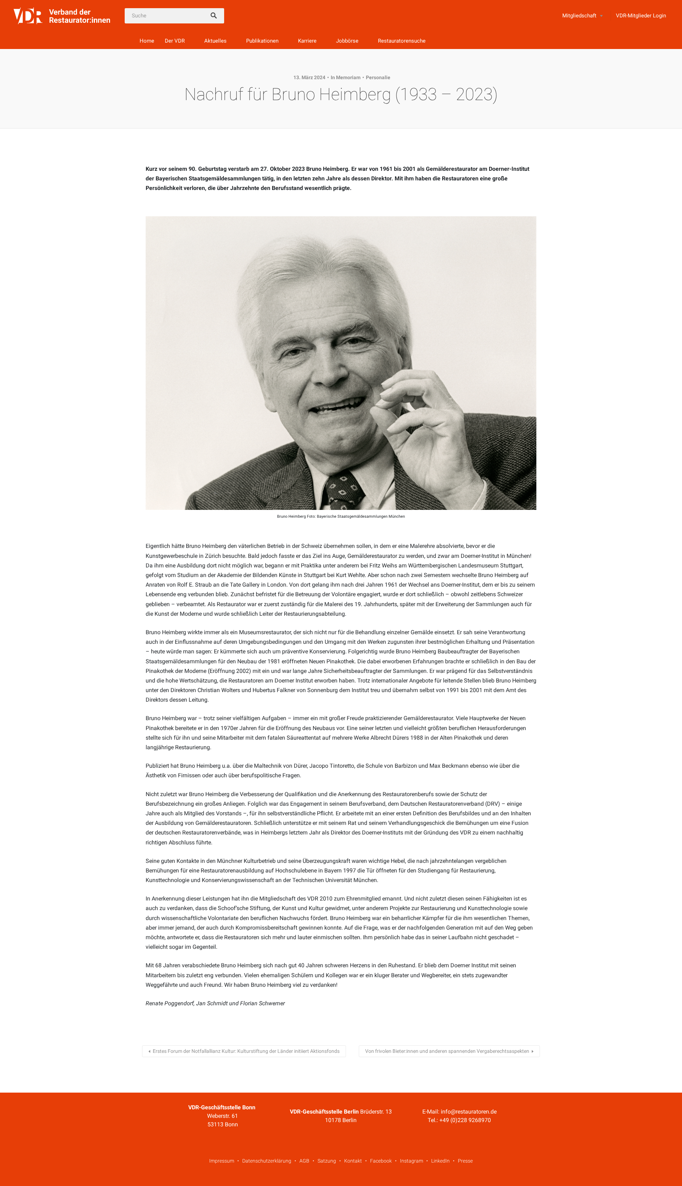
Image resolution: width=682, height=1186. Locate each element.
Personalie (378, 77)
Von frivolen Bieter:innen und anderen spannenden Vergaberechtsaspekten (447, 1051)
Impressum (221, 1161)
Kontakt (353, 1161)
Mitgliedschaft (579, 15)
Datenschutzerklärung (266, 1161)
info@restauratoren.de (469, 1111)
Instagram (411, 1161)
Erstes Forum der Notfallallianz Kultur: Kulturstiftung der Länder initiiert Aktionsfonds (246, 1051)
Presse (465, 1161)
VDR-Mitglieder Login (641, 15)
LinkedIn (440, 1161)
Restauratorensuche (402, 41)
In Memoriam (346, 77)
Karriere (307, 41)
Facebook (381, 1161)
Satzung (327, 1161)
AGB (304, 1161)
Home (147, 41)
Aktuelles (215, 41)
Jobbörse (347, 41)
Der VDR (175, 41)
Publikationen (262, 41)
